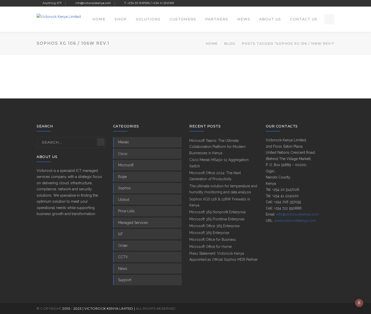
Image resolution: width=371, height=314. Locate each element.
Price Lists (126, 211)
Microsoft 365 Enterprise (209, 233)
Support (124, 280)
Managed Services (133, 223)
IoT (120, 234)
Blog (229, 43)
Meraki (123, 142)
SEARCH (100, 142)
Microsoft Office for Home (210, 247)
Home (212, 43)
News (122, 269)
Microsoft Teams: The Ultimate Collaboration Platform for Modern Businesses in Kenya (217, 147)
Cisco (122, 154)
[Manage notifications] (359, 303)
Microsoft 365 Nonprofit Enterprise (217, 212)
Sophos (124, 188)
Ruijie (122, 177)
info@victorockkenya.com (297, 214)
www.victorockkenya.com (295, 221)
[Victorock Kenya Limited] (59, 16)
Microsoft (126, 165)
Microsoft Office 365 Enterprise (214, 226)
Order (123, 246)
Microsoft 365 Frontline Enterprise (216, 219)
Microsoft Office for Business (212, 240)
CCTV (123, 257)
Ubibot (123, 200)
